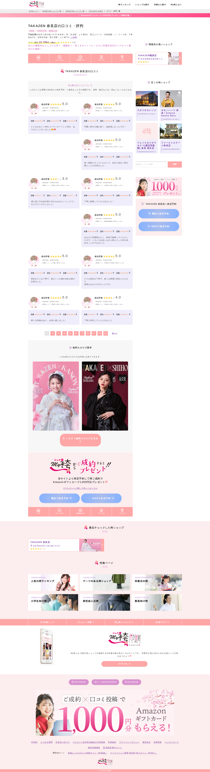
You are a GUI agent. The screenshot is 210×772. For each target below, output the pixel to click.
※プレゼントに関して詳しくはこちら (80, 488)
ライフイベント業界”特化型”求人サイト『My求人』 (133, 753)
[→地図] (73, 37)
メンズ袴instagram (106, 682)
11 (105, 333)
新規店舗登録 (94, 748)
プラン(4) (101, 60)
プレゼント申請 (84, 622)
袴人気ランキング (123, 622)
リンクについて (172, 742)
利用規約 (112, 742)
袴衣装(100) (81, 60)
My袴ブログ (161, 622)
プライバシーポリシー (129, 742)
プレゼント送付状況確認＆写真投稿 (89, 742)
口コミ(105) (60, 60)
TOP (38, 60)
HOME (34, 742)
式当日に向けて (62, 742)
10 (99, 333)
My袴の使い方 (124, 664)
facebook (132, 682)
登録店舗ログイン (113, 748)
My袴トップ (48, 622)
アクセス (122, 60)
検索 (175, 164)
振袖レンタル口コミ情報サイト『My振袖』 (87, 753)
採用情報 (158, 742)
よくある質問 (46, 742)
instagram (80, 682)
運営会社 (147, 742)
